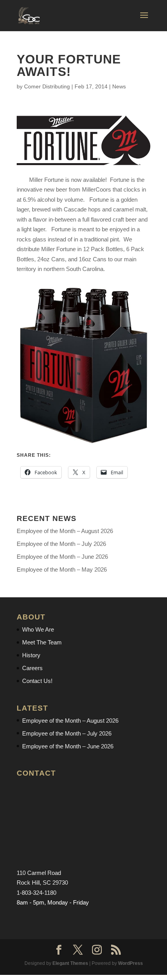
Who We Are (38, 629)
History (31, 655)
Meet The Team (42, 642)
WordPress (130, 963)
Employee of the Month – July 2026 (61, 543)
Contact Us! (37, 681)
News (119, 86)
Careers (32, 668)
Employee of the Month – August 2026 (65, 531)
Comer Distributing (47, 86)
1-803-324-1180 (36, 892)
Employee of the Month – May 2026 (62, 569)
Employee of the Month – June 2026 (62, 556)
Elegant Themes (70, 963)
